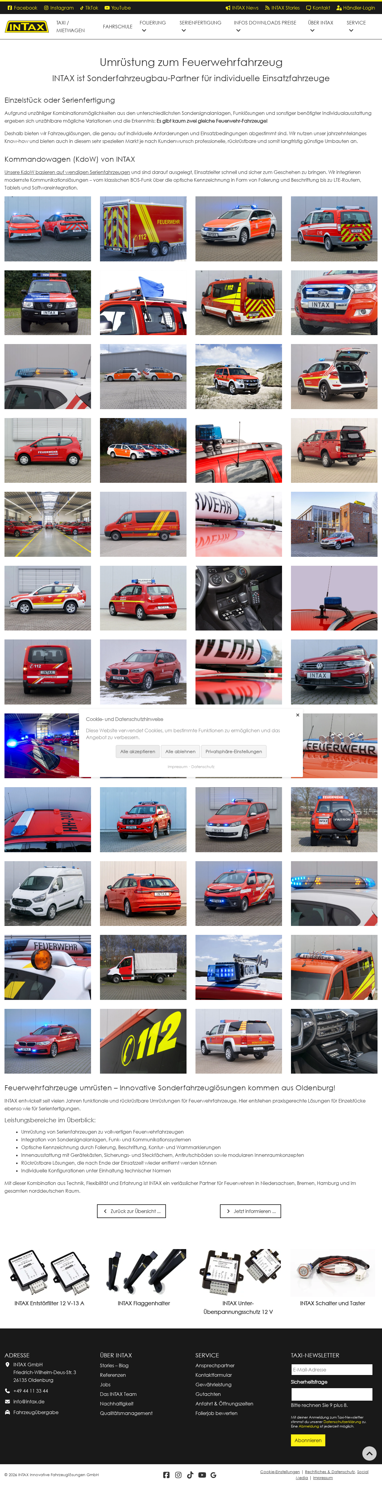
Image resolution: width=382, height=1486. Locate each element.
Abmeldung (309, 1426)
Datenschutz (203, 766)
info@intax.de (28, 1402)
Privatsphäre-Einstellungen (234, 751)
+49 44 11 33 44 (30, 1391)
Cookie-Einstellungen (280, 1472)
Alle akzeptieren (137, 751)
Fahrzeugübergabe (35, 1412)
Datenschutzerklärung (342, 1421)
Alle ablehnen (180, 751)
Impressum (323, 1478)
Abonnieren (308, 1440)
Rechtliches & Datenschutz (330, 1472)
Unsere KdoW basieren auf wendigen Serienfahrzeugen (67, 172)
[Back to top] (369, 1453)
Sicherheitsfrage (310, 1381)
